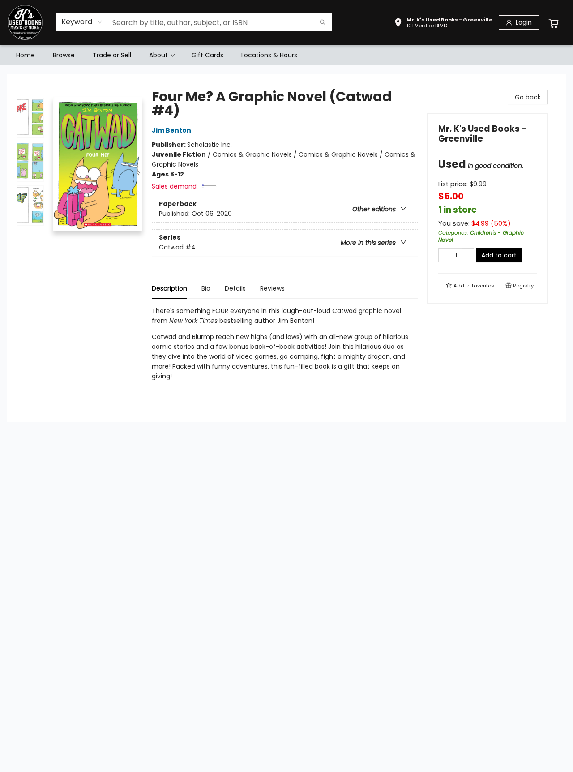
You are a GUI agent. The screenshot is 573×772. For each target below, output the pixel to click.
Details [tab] (235, 288)
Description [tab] (169, 288)
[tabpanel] (285, 354)
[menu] (286, 55)
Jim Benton (171, 130)
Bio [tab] (205, 288)
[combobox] (82, 21)
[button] (443, 23)
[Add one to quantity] (468, 255)
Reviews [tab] (272, 288)
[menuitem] (25, 55)
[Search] (323, 22)
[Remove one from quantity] (444, 255)
